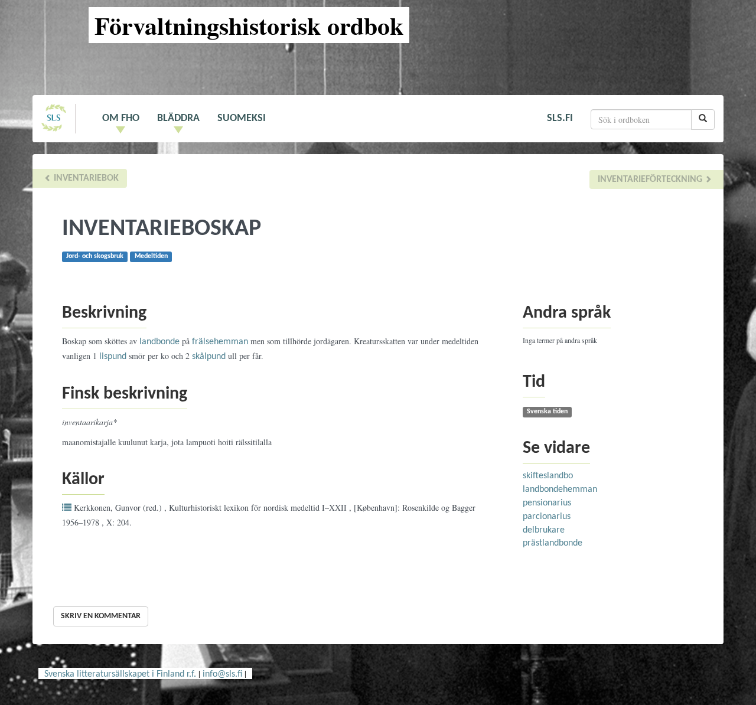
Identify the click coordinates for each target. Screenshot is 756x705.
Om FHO (120, 118)
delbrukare (544, 530)
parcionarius (547, 516)
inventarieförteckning (651, 179)
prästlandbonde (552, 543)
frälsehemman (220, 342)
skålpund (209, 356)
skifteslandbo (548, 476)
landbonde (159, 342)
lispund (112, 356)
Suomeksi (241, 118)
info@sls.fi (222, 674)
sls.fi (560, 118)
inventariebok (85, 178)
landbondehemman (560, 489)
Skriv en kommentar (101, 616)
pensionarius (547, 503)
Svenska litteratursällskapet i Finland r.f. (120, 674)
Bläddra (178, 118)
